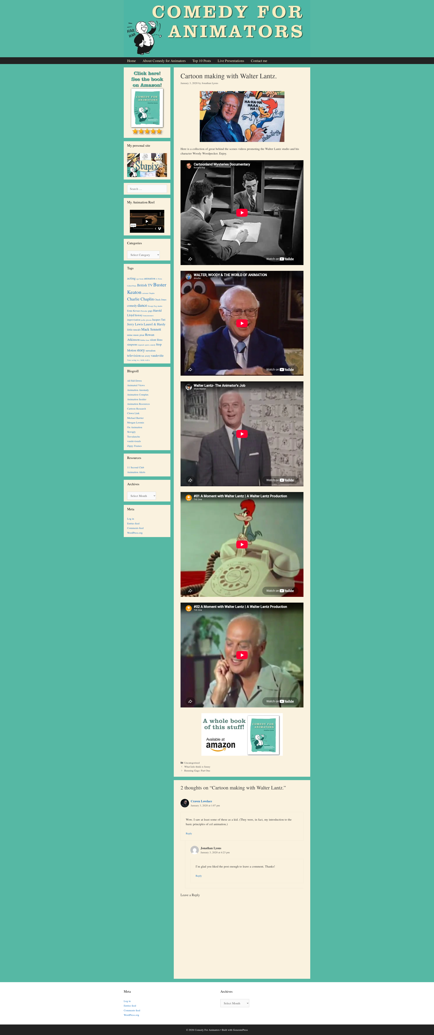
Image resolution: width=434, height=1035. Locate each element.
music (136, 335)
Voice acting (131, 360)
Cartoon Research (136, 408)
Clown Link (133, 413)
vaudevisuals (134, 441)
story (141, 350)
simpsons (132, 344)
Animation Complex (138, 394)
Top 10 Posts (201, 60)
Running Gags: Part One (197, 770)
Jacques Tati (158, 319)
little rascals (134, 329)
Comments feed (135, 528)
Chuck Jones (160, 299)
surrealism (150, 350)
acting (131, 278)
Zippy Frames (134, 445)
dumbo (159, 306)
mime (130, 335)
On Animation (134, 427)
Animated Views (136, 385)
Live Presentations (231, 60)
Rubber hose (144, 340)
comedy (132, 306)
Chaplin (151, 293)
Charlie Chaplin (140, 299)
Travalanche (133, 436)
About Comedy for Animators (164, 60)
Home (131, 60)
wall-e (147, 360)
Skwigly (131, 431)
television (134, 355)
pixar (142, 335)
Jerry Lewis (135, 324)
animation (149, 278)
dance (142, 305)
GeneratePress (240, 1029)
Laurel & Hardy (154, 324)
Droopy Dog (152, 306)
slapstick (141, 345)
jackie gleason (146, 320)
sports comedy (150, 345)
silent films (156, 340)
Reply (189, 833)
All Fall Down (134, 380)
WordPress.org (135, 532)
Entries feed (133, 523)
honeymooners (148, 315)
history (139, 315)
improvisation (133, 319)
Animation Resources (138, 403)
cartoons (145, 293)
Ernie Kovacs (133, 310)
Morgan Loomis (135, 422)
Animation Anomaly (138, 390)
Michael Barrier (135, 418)
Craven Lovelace (201, 801)
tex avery (145, 355)
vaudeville (157, 355)
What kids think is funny (197, 766)
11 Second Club (135, 467)
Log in (130, 518)
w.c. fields (140, 360)
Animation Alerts (136, 472)
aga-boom (139, 279)
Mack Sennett (151, 329)
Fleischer (144, 311)
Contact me (259, 60)
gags (150, 310)
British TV (145, 285)
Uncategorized (192, 762)
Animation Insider (136, 399)
